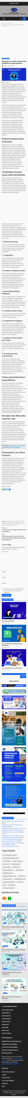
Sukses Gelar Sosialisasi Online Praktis (14, 916)
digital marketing (17, 861)
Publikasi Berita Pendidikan (9, 1044)
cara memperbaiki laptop (10, 855)
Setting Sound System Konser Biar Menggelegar (14, 962)
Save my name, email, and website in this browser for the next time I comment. (13, 590)
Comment (5, 551)
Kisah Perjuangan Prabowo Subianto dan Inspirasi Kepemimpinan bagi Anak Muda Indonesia (13, 537)
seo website (20, 882)
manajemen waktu (8, 873)
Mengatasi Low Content (11, 525)
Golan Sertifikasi (6, 1033)
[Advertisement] (14, 43)
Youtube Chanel (24, 19)
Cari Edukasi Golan (7, 674)
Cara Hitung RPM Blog (14, 610)
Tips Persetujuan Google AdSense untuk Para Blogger (14, 529)
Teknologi (5, 946)
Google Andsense (10, 521)
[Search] (20, 18)
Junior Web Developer (8, 846)
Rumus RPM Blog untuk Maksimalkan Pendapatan (14, 633)
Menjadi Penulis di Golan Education (11, 1041)
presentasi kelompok (8, 882)
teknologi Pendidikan (8, 888)
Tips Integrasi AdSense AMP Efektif (14, 657)
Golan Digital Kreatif (7, 1010)
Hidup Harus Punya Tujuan (9, 841)
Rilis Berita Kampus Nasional (10, 1050)
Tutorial (5, 968)
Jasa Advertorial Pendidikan (10, 1047)
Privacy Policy (6, 1077)
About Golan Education (8, 1072)
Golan (5, 65)
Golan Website (6, 1013)
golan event (6, 864)
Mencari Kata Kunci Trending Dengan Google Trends (12, 411)
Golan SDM (5, 1027)
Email (4, 577)
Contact (4, 1075)
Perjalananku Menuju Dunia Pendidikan (13, 832)
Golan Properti (6, 1021)
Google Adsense (5, 58)
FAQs (3, 1086)
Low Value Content (19, 521)
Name (4, 572)
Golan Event (5, 1024)
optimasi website (7, 879)
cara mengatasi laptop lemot (11, 858)
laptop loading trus (8, 870)
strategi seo (12, 885)
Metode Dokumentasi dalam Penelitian (13, 821)
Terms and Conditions (8, 1080)
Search (23, 676)
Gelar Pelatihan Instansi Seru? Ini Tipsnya (14, 939)
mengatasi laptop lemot (9, 876)
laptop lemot (16, 867)
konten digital (6, 867)
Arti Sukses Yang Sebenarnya (10, 839)
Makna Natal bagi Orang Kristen (11, 837)
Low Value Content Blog (7, 523)
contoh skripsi (7, 861)
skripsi (4, 885)
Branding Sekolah (7, 1053)
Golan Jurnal (5, 1030)
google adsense (15, 864)
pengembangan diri (19, 879)
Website (4, 583)
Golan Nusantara (6, 1016)
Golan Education (6, 1018)
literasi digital (19, 870)
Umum (4, 923)
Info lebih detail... (14, 809)
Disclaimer (5, 1083)
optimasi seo (21, 876)
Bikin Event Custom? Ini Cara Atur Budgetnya (14, 986)
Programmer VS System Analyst (11, 835)
